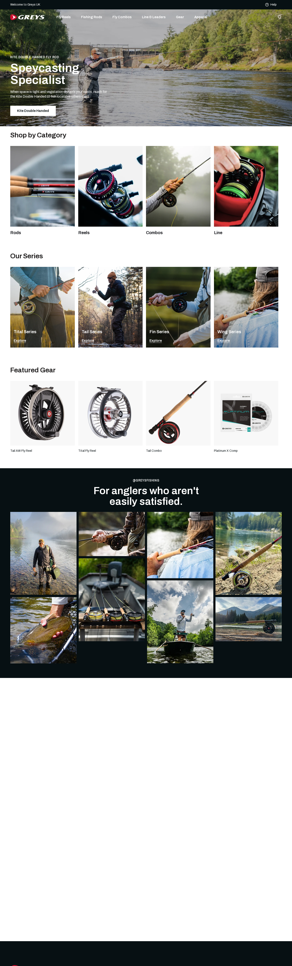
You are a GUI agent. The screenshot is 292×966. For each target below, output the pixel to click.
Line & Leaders (154, 17)
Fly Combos (122, 17)
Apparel (200, 17)
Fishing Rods (91, 17)
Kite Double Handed (33, 111)
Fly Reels (63, 17)
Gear (180, 17)
